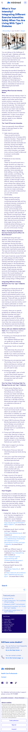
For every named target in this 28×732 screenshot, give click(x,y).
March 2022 (7, 631)
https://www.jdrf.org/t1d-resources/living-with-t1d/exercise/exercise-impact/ (13, 559)
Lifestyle (23, 31)
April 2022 (7, 629)
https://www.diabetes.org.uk (13, 533)
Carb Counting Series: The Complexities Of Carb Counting (15, 601)
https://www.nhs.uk (14, 569)
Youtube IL (11, 683)
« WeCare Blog (6, 31)
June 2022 (7, 627)
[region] (14, 715)
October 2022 (8, 626)
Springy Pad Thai (8, 598)
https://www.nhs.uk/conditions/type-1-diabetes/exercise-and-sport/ (15, 575)
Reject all (14, 724)
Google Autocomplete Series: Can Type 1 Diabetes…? (13, 611)
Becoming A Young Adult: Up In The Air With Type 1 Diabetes (15, 607)
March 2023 (7, 622)
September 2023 (9, 619)
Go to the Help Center (13, 650)
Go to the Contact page (13, 658)
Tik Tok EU (16, 683)
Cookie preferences (14, 720)
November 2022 (9, 624)
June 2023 (7, 621)
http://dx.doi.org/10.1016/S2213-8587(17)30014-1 (14, 524)
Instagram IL (7, 683)
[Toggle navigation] (25, 2)
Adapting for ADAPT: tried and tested (14, 604)
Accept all (14, 729)
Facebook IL (2, 683)
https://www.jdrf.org (17, 553)
